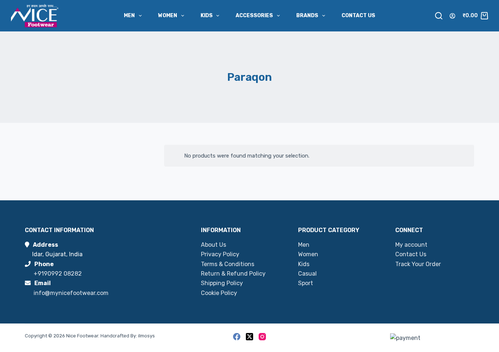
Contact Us (358, 15)
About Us (213, 244)
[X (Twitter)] (249, 336)
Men (129, 15)
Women (167, 15)
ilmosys (146, 335)
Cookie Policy (219, 292)
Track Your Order (418, 264)
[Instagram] (262, 336)
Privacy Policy (220, 254)
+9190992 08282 (58, 273)
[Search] (438, 15)
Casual (307, 273)
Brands (307, 15)
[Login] (452, 16)
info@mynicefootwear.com (71, 292)
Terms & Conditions (227, 264)
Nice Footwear (82, 335)
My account (411, 244)
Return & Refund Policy (233, 273)
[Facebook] (236, 336)
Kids (207, 15)
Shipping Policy (222, 283)
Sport (305, 283)
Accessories (254, 15)
